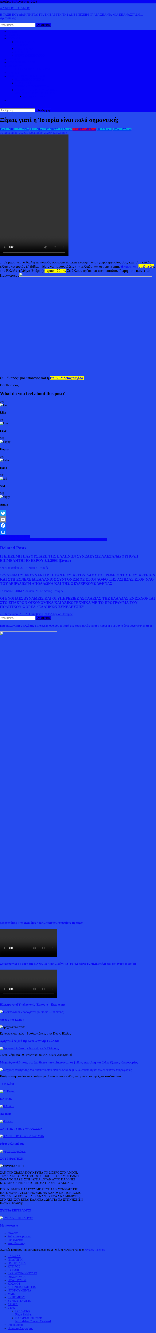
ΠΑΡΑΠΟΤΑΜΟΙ (34, 96)
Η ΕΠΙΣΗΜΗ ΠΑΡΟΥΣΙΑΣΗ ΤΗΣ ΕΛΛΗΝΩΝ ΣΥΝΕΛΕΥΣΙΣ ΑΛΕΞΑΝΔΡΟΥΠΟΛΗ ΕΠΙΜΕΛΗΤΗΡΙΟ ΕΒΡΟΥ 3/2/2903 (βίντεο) (69, 558)
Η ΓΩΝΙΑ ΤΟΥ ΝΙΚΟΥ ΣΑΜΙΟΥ (36, 89)
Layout (12, 1307)
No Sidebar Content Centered (33, 1321)
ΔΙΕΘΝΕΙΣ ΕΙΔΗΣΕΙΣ (22, 62)
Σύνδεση (13, 1233)
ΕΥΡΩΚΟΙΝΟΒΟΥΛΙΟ (30, 55)
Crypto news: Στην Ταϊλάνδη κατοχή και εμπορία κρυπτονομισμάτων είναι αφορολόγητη (53, 539)
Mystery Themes (94, 1249)
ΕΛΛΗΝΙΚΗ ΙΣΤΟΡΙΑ (29, 79)
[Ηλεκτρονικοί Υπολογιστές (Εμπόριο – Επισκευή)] (32, 1012)
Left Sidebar (22, 1311)
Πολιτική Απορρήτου (20, 1328)
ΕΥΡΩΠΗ (21, 52)
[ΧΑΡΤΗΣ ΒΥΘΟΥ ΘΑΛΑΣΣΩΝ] (22, 1136)
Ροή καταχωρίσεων (19, 1236)
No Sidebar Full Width (28, 1317)
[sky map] (6, 1121)
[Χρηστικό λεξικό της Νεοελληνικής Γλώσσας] (29, 1048)
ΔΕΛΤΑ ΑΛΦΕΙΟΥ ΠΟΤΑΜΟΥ (35, 93)
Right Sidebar (23, 1314)
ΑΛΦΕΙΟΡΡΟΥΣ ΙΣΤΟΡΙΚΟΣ (26, 76)
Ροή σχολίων (15, 1239)
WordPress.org (16, 1243)
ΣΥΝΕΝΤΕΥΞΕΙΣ (19, 1300)
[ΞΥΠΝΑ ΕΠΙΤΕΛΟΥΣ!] (16, 1218)
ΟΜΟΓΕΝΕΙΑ (24, 48)
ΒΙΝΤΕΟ (13, 72)
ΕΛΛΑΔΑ (14, 59)
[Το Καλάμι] (8, 1091)
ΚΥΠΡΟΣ (21, 45)
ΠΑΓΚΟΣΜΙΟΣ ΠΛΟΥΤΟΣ (33, 69)
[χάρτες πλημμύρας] (12, 1151)
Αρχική (12, 31)
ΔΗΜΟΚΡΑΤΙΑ (25, 41)
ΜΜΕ (11, 1293)
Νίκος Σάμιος (58, 132)
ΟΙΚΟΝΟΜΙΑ (17, 65)
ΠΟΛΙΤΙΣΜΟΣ (24, 83)
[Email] (78, 519)
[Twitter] (78, 513)
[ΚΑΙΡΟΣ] (7, 1106)
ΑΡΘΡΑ (13, 1304)
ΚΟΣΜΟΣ (14, 38)
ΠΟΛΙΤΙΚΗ (15, 35)
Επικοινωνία (15, 1324)
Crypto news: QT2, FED (15, 536)
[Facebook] (78, 525)
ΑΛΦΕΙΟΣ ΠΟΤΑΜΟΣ (15, 8)
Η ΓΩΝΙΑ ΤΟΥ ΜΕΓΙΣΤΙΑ (32, 86)
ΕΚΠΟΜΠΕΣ (16, 1297)
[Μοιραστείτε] (78, 532)
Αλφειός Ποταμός (37, 567)
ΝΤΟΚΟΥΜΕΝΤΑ (84, 129)
